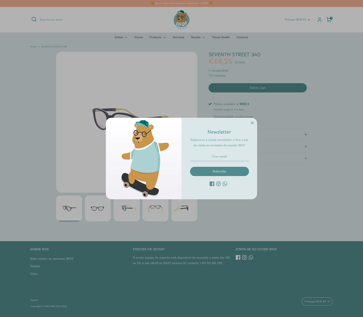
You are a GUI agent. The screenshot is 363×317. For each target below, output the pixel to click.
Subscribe (219, 171)
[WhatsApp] (225, 184)
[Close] (252, 122)
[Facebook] (212, 184)
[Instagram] (218, 184)
